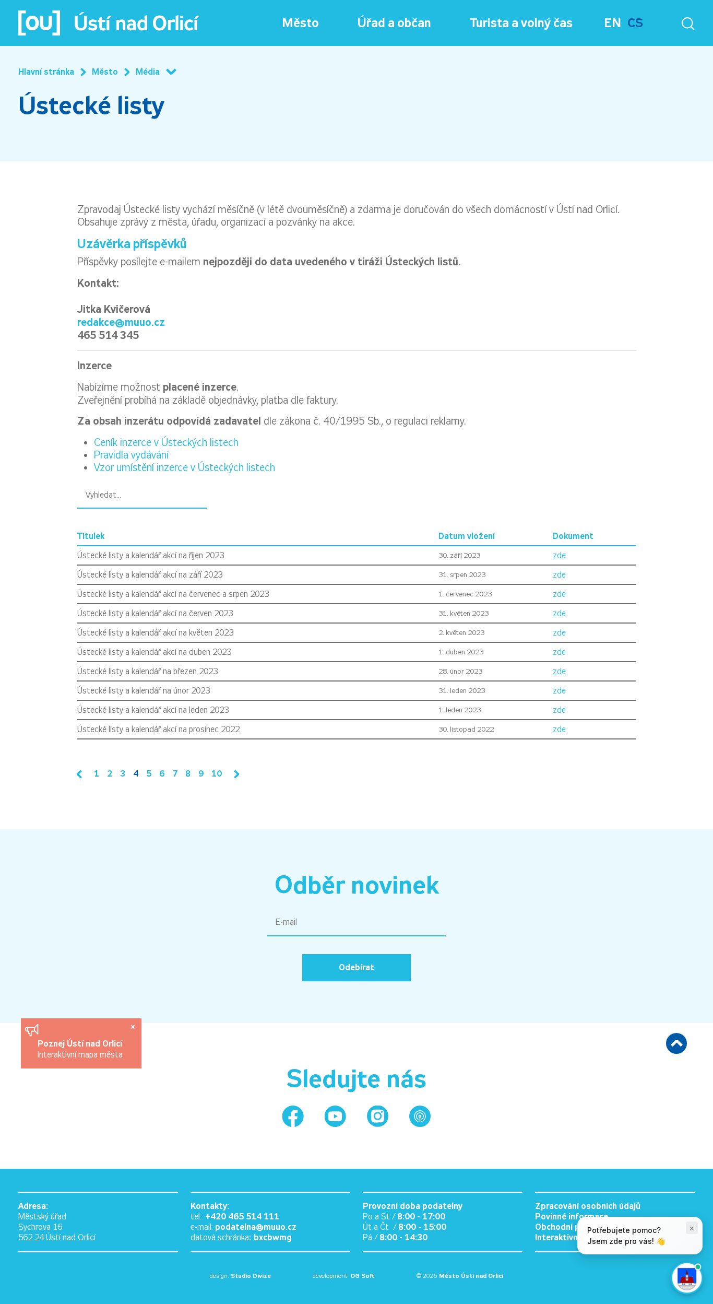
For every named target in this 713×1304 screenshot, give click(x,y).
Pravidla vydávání (131, 455)
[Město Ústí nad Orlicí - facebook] (293, 1116)
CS (635, 23)
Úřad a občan (394, 23)
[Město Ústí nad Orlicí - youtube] (335, 1116)
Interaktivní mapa (569, 1237)
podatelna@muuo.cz (255, 1227)
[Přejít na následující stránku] (234, 774)
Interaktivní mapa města (80, 1054)
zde (559, 555)
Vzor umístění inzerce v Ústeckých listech (184, 467)
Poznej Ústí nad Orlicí (81, 1044)
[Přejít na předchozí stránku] (81, 774)
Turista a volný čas (521, 23)
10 (216, 774)
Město (300, 23)
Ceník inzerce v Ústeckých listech (166, 442)
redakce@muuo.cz (121, 322)
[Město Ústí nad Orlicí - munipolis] (420, 1116)
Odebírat (356, 967)
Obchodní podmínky (574, 1227)
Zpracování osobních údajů (587, 1206)
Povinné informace (571, 1216)
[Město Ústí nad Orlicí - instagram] (377, 1116)
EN (612, 23)
